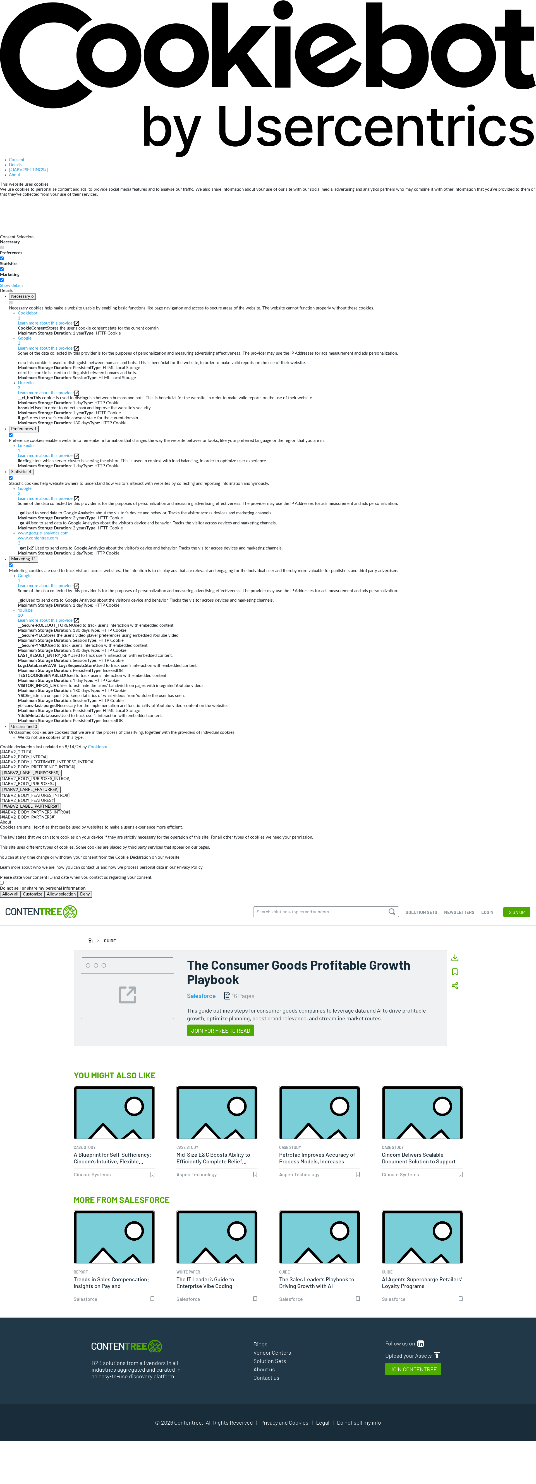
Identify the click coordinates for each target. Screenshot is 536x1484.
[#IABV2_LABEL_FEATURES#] (30, 790)
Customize (32, 894)
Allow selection (61, 894)
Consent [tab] (16, 160)
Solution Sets (269, 1360)
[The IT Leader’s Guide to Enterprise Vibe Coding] (217, 1251)
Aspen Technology (196, 1174)
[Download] (455, 957)
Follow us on (401, 1343)
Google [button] (25, 340)
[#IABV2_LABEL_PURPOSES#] (30, 773)
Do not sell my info (359, 1422)
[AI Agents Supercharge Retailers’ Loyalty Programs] (422, 1251)
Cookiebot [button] (27, 315)
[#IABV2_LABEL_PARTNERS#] (30, 806)
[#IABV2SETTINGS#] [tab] (28, 170)
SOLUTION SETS (421, 912)
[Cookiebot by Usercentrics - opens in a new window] (268, 78)
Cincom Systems (92, 1174)
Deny (85, 894)
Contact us (266, 1377)
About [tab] (14, 175)
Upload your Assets (409, 1355)
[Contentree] (42, 911)
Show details (11, 286)
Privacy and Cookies (284, 1422)
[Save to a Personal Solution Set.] (455, 971)
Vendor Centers (272, 1352)
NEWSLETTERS (459, 912)
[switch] (2, 258)
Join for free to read (220, 1030)
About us (264, 1369)
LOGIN (487, 912)
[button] (277, 538)
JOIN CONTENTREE (413, 1369)
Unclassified (24, 727)
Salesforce (201, 995)
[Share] (455, 985)
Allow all (10, 894)
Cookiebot (97, 747)
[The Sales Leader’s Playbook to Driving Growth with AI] (319, 1251)
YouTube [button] (25, 613)
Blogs (260, 1344)
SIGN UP (517, 912)
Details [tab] (15, 165)
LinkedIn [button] (26, 385)
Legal (322, 1422)
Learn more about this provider (46, 323)
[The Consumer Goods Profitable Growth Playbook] (127, 987)
